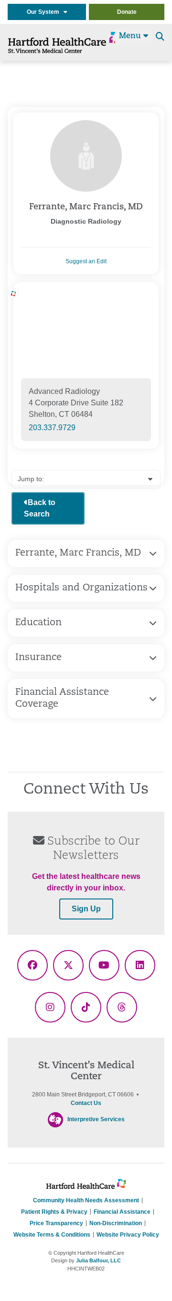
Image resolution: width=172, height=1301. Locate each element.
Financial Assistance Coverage (62, 698)
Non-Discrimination (115, 1223)
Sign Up (86, 909)
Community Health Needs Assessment (86, 1200)
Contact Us (86, 1103)
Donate (127, 12)
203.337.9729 (52, 427)
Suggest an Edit (86, 261)
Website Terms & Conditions (51, 1234)
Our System (45, 12)
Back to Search (39, 508)
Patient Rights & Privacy (54, 1211)
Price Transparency (56, 1223)
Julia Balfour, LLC (98, 1260)
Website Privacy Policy (128, 1234)
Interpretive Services (96, 1119)
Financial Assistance (122, 1211)
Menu (131, 36)
